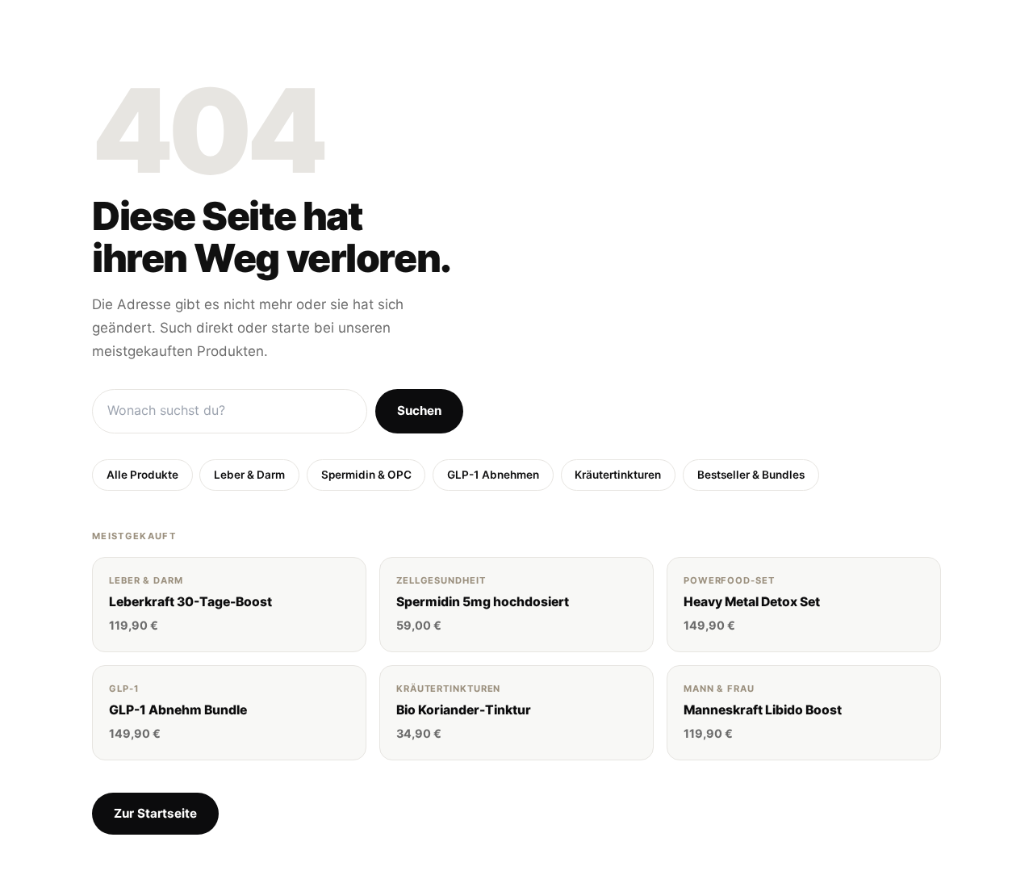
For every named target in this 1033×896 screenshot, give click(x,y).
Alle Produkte (142, 474)
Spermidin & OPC (366, 474)
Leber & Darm (249, 474)
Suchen (419, 410)
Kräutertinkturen (618, 474)
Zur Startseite (155, 813)
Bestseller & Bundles (751, 474)
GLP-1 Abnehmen (493, 474)
